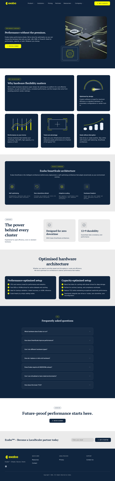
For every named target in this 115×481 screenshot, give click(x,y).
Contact (34, 463)
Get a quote (103, 3)
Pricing (50, 3)
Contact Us (89, 460)
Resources (35, 460)
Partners (58, 3)
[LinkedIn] (6, 466)
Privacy (61, 460)
